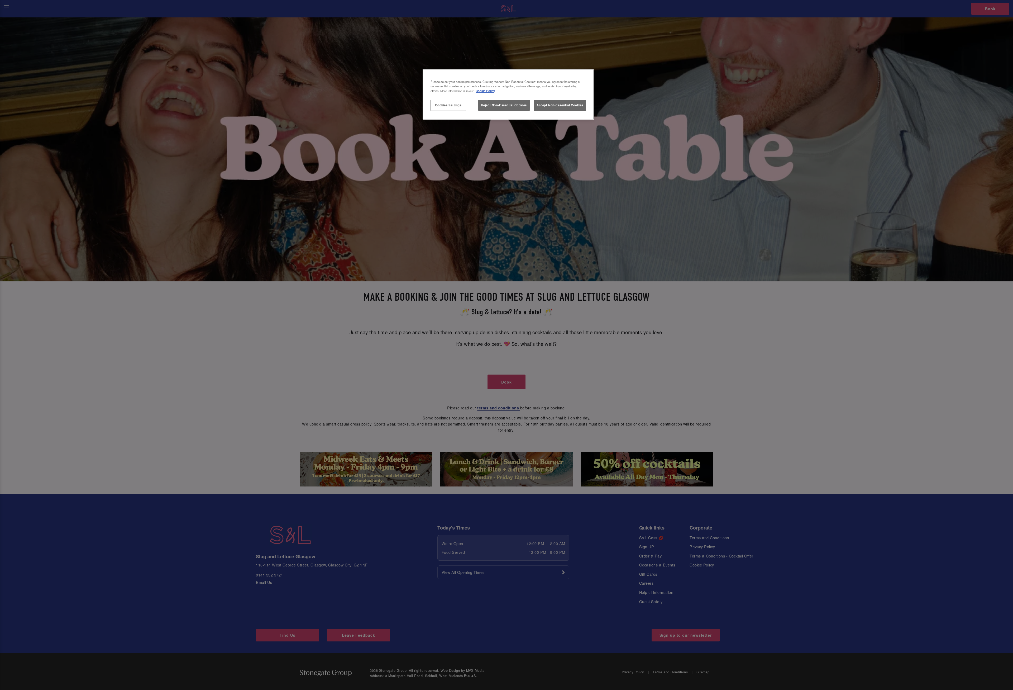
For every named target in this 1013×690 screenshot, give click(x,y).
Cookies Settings (448, 105)
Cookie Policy (485, 91)
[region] (508, 94)
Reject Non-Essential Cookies (504, 105)
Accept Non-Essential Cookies (560, 105)
